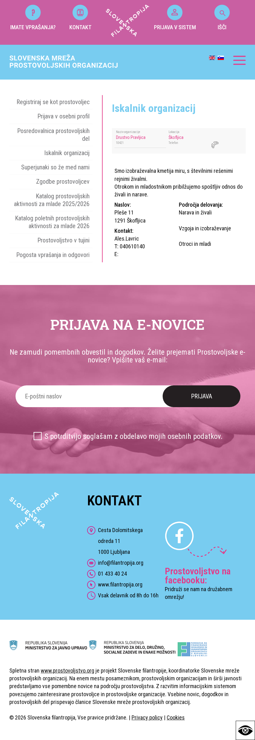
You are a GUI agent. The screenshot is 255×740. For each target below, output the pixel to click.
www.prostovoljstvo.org (67, 670)
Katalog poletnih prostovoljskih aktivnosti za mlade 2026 (52, 222)
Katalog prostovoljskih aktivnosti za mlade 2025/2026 (52, 200)
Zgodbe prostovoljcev (63, 181)
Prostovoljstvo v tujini (63, 240)
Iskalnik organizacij (67, 153)
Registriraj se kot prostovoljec (53, 102)
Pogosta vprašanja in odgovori (53, 255)
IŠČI (222, 27)
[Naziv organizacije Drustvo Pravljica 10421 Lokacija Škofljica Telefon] (179, 151)
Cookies (176, 717)
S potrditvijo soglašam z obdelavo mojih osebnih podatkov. (133, 436)
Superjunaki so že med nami (55, 167)
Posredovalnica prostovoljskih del (53, 134)
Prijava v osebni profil (63, 116)
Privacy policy (147, 717)
